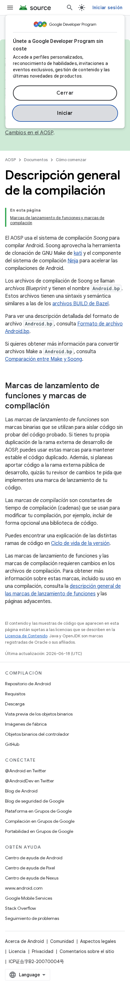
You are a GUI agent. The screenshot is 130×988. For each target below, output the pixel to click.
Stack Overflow (20, 908)
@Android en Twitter (25, 771)
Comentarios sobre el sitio (87, 951)
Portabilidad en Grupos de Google (39, 831)
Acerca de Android (24, 941)
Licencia (17, 951)
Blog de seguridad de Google (34, 801)
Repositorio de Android (28, 684)
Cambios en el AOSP (29, 133)
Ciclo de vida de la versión (80, 543)
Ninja (73, 261)
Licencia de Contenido (26, 636)
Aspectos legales (98, 941)
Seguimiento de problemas (32, 918)
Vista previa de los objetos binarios (39, 714)
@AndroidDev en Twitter (29, 781)
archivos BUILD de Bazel (80, 304)
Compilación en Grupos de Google (39, 821)
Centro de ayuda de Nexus (31, 878)
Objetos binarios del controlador (37, 734)
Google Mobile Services (28, 898)
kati (78, 253)
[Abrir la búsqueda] (70, 7)
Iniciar (65, 113)
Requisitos (15, 694)
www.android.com (24, 888)
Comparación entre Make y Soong (43, 359)
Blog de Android (21, 791)
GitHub (12, 744)
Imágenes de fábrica (26, 724)
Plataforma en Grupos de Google (38, 811)
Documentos (36, 159)
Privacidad (42, 951)
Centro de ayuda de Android (33, 858)
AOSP (10, 159)
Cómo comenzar (71, 159)
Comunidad (62, 941)
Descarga (15, 704)
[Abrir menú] (10, 7)
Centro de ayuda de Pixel (30, 868)
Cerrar (65, 93)
